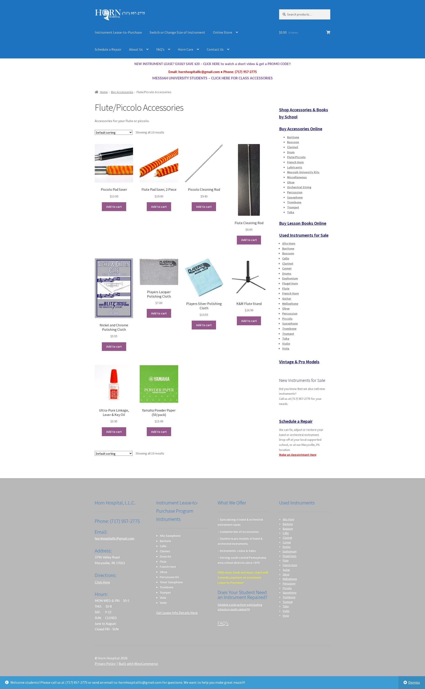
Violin (286, 344)
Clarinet (292, 147)
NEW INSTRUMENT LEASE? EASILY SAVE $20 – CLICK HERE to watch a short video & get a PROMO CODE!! (212, 64)
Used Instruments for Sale (303, 235)
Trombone (294, 202)
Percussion (294, 192)
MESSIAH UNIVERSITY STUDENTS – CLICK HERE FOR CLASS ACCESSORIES (212, 78)
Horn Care (185, 49)
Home (104, 92)
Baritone (293, 137)
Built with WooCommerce (138, 663)
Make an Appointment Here (297, 455)
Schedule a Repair (108, 49)
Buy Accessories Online (300, 128)
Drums (286, 273)
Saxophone (295, 197)
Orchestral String (299, 187)
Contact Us (215, 49)
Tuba (290, 212)
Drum (291, 152)
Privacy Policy (105, 663)
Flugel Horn (290, 283)
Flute (285, 289)
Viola (285, 348)
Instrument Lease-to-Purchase (118, 32)
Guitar (286, 298)
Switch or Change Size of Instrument (177, 32)
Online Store (222, 32)
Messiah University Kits (303, 172)
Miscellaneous (297, 177)
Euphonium (290, 278)
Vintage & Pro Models (299, 361)
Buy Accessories (122, 92)
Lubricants (294, 167)
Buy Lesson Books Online (302, 223)
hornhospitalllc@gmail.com (114, 539)
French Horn (295, 162)
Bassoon (293, 142)
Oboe (290, 182)
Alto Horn (288, 243)
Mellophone (290, 304)
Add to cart (114, 207)
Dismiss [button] (414, 682)
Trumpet (293, 207)
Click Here (102, 582)
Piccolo (287, 319)
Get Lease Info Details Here (177, 612)
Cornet (287, 268)
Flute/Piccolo (296, 157)
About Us (136, 49)
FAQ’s (160, 49)
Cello (285, 258)
